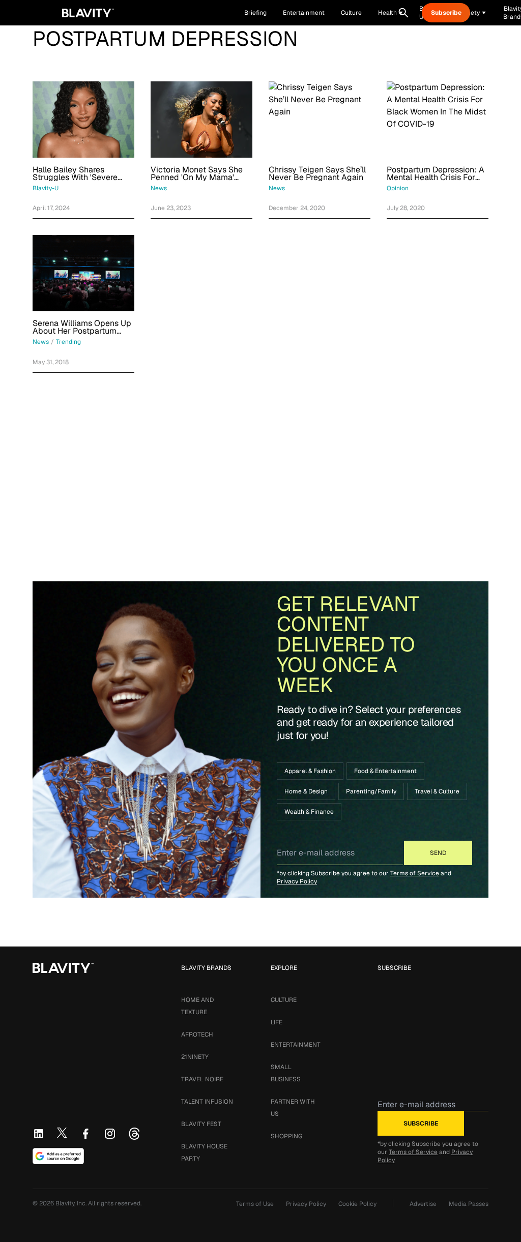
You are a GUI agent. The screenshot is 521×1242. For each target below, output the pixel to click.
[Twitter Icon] (62, 1133)
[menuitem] (390, 12)
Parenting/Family (371, 791)
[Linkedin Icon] (39, 1134)
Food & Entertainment (385, 771)
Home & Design (306, 791)
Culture (284, 1000)
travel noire (202, 1079)
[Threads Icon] (134, 1134)
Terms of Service (414, 873)
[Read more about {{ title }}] (83, 119)
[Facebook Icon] (85, 1134)
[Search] (403, 13)
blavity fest (201, 1124)
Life (276, 1022)
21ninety (195, 1057)
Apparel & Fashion (310, 771)
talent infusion (207, 1102)
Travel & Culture (437, 791)
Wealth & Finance (309, 812)
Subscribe (446, 13)
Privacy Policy (297, 881)
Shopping (286, 1136)
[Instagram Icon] (110, 1134)
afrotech (197, 1034)
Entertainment (296, 1045)
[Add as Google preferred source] (58, 1156)
